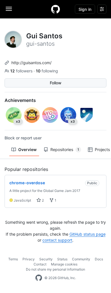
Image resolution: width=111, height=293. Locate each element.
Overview (27, 149)
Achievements (20, 100)
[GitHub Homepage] (38, 278)
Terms (13, 259)
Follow (55, 82)
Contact (40, 264)
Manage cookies (64, 264)
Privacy (28, 259)
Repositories (64, 149)
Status (62, 259)
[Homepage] (55, 9)
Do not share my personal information (55, 269)
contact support (57, 240)
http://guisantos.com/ (31, 62)
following (47, 70)
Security (46, 259)
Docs (99, 259)
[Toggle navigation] (9, 9)
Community (81, 259)
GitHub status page (87, 234)
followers (22, 70)
